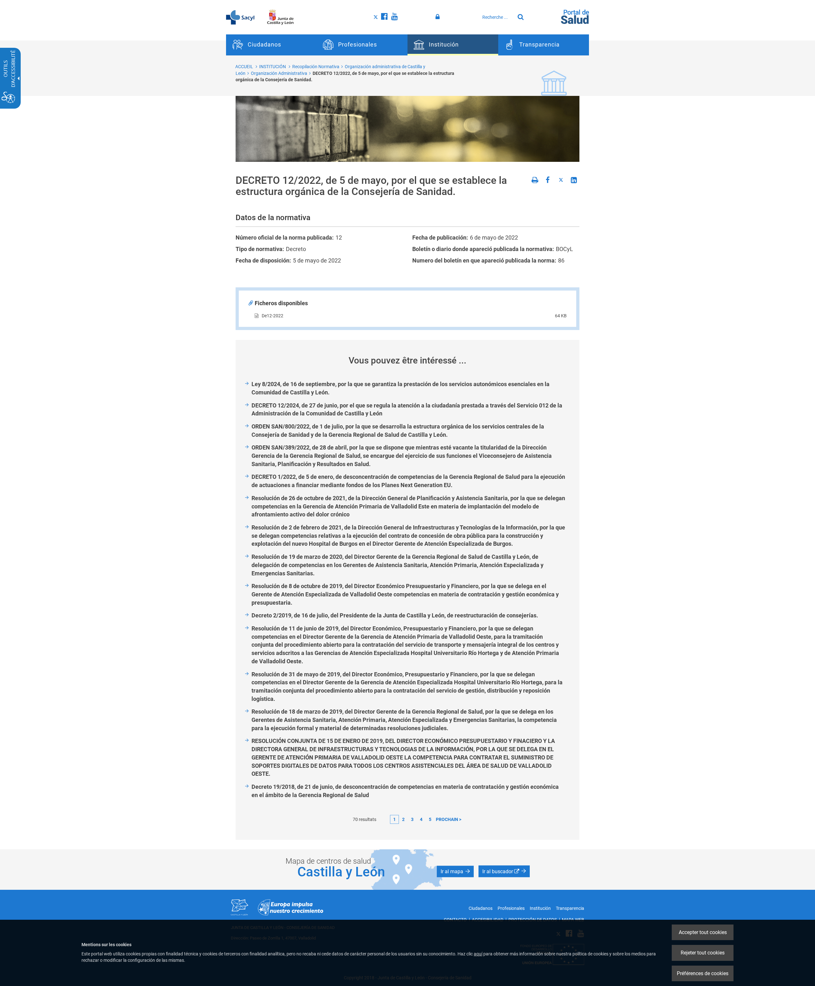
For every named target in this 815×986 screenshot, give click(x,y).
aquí (478, 953)
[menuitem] (271, 44)
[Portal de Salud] (575, 16)
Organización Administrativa (279, 73)
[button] (455, 871)
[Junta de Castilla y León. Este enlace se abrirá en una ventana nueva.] (280, 16)
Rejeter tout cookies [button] (703, 953)
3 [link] (412, 819)
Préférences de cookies (702, 973)
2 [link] (403, 819)
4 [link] (421, 819)
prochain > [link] (448, 819)
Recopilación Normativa (315, 66)
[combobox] (497, 17)
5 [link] (430, 819)
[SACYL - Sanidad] (240, 16)
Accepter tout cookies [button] (703, 932)
